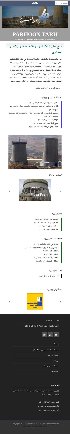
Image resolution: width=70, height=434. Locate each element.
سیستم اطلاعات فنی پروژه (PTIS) (45, 349)
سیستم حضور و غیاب (50, 365)
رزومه (56, 360)
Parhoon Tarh (35, 34)
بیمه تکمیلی (54, 371)
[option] (35, 190)
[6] (35, 200)
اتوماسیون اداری (52, 355)
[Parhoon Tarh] (35, 24)
